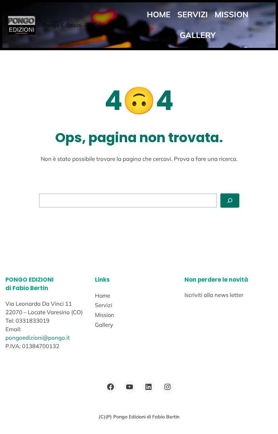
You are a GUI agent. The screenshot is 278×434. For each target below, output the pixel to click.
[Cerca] (229, 200)
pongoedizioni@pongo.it (37, 337)
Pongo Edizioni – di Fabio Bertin (83, 25)
